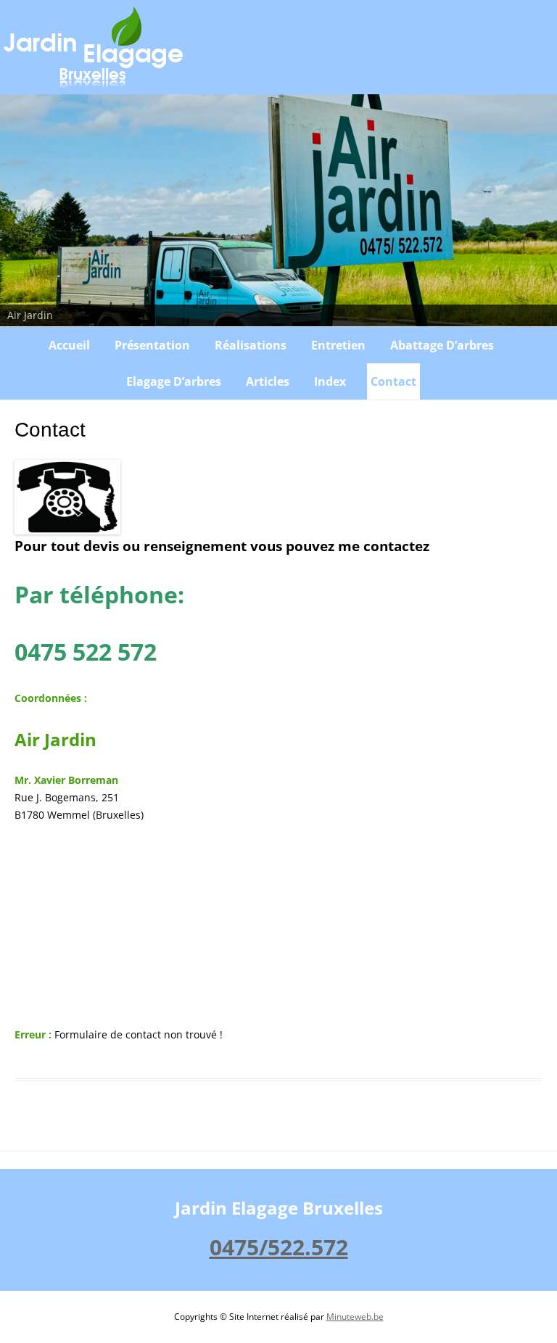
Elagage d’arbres (173, 381)
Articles (267, 381)
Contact (393, 381)
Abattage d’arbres (442, 345)
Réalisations (250, 345)
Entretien (338, 345)
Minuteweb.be (355, 1316)
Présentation (152, 345)
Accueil (69, 345)
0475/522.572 (279, 1247)
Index (330, 381)
